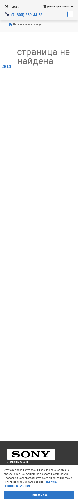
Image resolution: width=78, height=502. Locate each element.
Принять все (39, 494)
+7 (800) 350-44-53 (26, 14)
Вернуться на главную (27, 24)
